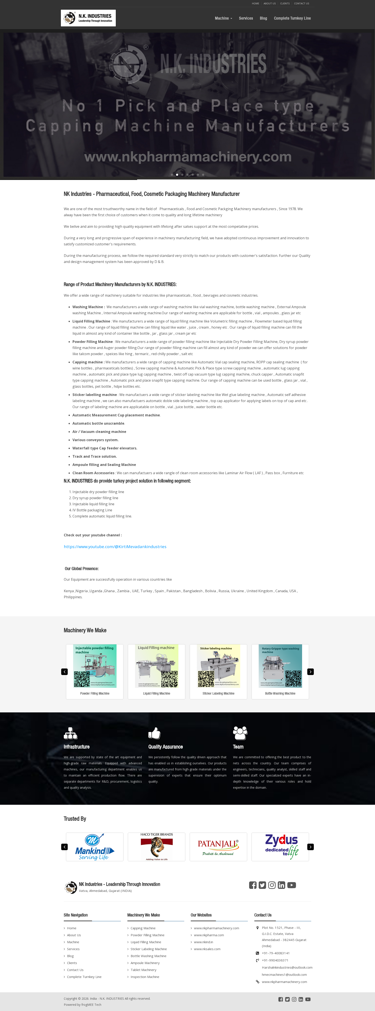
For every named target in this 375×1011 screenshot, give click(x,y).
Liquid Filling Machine (146, 942)
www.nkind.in (203, 942)
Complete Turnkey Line (292, 18)
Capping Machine (143, 928)
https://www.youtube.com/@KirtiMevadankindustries (115, 546)
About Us (270, 3)
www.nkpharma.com (209, 935)
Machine (222, 18)
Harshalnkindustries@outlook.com (287, 967)
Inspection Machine (145, 976)
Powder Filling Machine (147, 935)
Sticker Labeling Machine (149, 949)
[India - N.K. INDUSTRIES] (89, 18)
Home (255, 3)
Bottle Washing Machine (148, 956)
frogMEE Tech (91, 1005)
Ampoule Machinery (145, 963)
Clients (284, 3)
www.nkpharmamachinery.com (216, 928)
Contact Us (301, 3)
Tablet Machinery (143, 970)
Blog (263, 18)
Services (246, 18)
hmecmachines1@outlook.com (284, 974)
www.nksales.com (207, 949)
